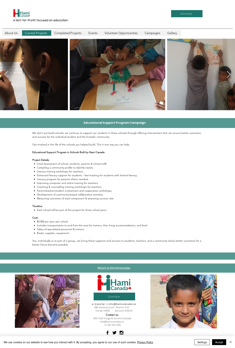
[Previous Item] (6, 74)
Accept (219, 342)
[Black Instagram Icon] (121, 332)
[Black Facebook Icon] (107, 332)
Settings (202, 342)
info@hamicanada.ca (122, 304)
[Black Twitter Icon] (114, 332)
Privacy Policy (145, 342)
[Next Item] (229, 74)
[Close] (230, 342)
